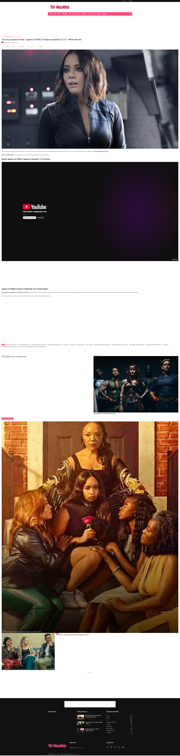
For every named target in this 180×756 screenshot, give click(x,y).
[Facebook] (122, 1)
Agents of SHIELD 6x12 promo (11, 344)
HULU (74, 14)
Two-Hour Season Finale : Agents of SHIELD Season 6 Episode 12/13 (33, 346)
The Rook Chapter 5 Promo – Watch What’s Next (14, 356)
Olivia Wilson (8, 42)
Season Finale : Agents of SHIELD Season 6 (10, 346)
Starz (89, 14)
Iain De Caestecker (89, 344)
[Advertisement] (97, 7)
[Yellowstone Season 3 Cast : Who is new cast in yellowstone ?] (80, 717)
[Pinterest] (126, 1)
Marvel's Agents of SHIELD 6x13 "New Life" (154, 344)
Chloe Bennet (65, 344)
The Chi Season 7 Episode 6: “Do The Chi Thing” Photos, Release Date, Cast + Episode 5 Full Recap (21, 631)
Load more (89, 672)
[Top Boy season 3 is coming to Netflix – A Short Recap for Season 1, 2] (80, 723)
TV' (21, 36)
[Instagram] (124, 1)
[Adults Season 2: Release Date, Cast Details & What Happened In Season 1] (28, 651)
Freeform (64, 14)
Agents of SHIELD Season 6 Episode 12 (38, 344)
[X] (129, 1)
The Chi (3, 630)
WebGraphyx (77, 754)
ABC (51, 14)
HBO (70, 14)
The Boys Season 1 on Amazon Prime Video (104, 413)
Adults (57, 633)
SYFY (94, 14)
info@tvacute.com (79, 747)
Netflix (84, 14)
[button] (130, 14)
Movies (105, 14)
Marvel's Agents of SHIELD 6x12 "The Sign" (120, 344)
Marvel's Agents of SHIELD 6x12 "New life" (102, 344)
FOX (59, 14)
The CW (99, 14)
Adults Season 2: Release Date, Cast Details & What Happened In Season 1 (72, 634)
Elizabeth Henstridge (80, 344)
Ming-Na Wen (165, 344)
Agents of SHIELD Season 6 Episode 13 (54, 344)
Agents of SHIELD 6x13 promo (24, 344)
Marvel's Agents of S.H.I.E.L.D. (11, 36)
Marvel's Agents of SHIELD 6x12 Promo (136, 344)
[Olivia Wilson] (3, 42)
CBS (55, 14)
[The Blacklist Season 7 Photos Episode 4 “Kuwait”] (80, 730)
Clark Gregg (72, 344)
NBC (79, 14)
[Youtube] (131, 1)
